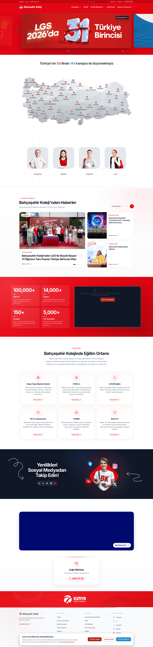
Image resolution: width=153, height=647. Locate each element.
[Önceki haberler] (127, 206)
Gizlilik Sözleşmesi (34, 1)
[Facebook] (47, 483)
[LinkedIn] (51, 483)
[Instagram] (39, 483)
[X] (43, 483)
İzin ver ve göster (107, 300)
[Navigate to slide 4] (79, 264)
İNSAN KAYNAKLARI (124, 7)
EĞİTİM (85, 7)
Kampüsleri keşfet (24, 624)
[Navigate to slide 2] (76, 264)
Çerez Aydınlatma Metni (66, 642)
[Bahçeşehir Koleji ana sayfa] (30, 7)
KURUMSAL (75, 7)
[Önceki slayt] (17, 31)
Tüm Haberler (115, 206)
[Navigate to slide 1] (74, 264)
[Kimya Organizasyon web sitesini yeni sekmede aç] (76, 599)
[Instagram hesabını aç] (116, 465)
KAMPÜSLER (111, 7)
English (114, 1)
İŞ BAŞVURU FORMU (128, 1)
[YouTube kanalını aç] (89, 482)
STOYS (119, 1)
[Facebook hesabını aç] (91, 464)
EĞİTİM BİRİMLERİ (96, 7)
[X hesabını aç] (116, 485)
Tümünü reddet (94, 639)
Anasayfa (21, 1)
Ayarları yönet (109, 639)
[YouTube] (55, 483)
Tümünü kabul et (123, 639)
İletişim (27, 1)
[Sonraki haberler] (132, 206)
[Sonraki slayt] (136, 31)
